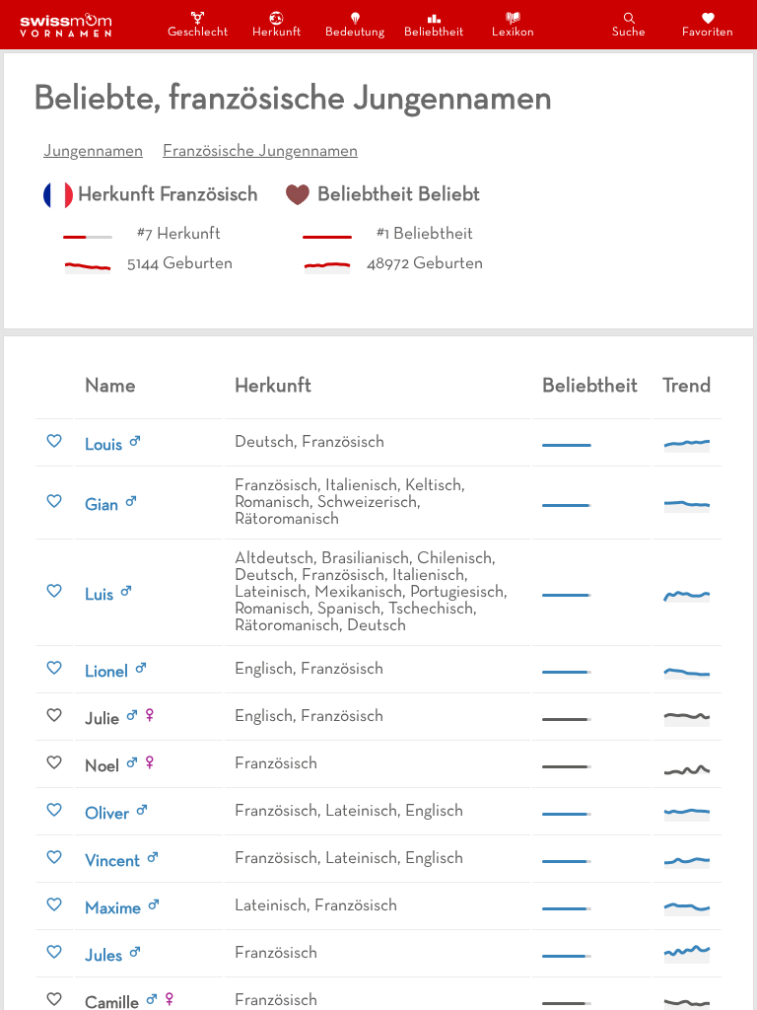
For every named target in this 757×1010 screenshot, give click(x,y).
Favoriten (707, 32)
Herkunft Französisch (168, 195)
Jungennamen (93, 152)
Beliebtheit (433, 32)
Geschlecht (197, 32)
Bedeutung (354, 32)
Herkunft (276, 32)
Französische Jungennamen (260, 152)
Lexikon (513, 32)
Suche (629, 32)
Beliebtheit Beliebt (398, 195)
